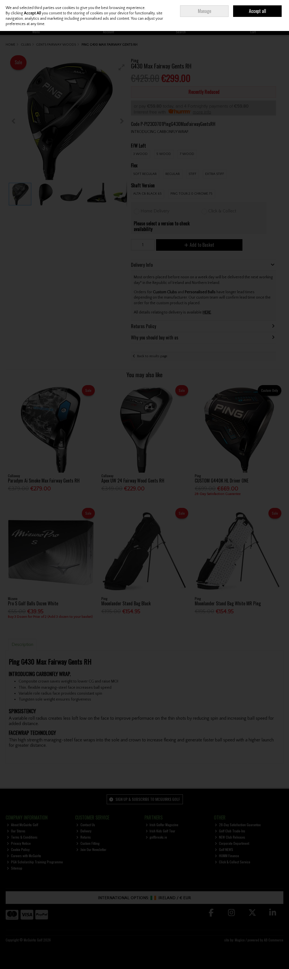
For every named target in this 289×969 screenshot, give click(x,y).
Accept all (257, 11)
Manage (204, 11)
